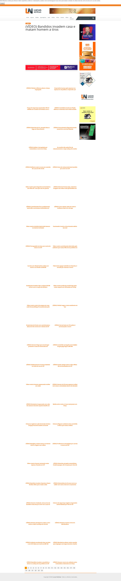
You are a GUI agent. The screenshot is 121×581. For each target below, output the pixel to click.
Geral (49, 17)
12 (55, 568)
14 (61, 568)
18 (74, 568)
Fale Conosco (72, 18)
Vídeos (66, 17)
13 (58, 568)
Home (27, 17)
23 (38, 570)
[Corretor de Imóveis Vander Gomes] (87, 79)
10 (48, 568)
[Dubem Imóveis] (52, 67)
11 (52, 568)
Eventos (62, 17)
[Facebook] (87, 97)
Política (53, 17)
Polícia (57, 17)
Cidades (37, 17)
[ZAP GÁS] (87, 56)
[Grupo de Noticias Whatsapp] (87, 131)
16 (67, 568)
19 (26, 570)
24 (42, 570)
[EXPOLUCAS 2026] (72, 11)
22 (35, 570)
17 (71, 568)
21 (32, 570)
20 (29, 570)
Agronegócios (43, 17)
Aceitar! (2, 3)
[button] (52, 11)
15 (64, 568)
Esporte (32, 17)
